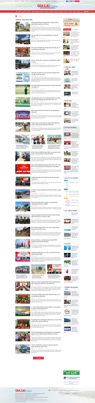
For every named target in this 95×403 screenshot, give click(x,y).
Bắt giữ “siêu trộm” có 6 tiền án (75, 60)
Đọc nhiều (67, 29)
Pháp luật (33, 230)
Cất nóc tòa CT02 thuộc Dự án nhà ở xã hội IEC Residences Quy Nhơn (38, 276)
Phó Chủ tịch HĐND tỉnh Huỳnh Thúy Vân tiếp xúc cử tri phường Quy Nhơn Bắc (45, 48)
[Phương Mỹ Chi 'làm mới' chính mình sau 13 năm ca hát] (67, 248)
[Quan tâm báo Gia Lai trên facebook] (67, 1)
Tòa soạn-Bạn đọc (34, 25)
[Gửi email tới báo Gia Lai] (73, 1)
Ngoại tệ (66, 189)
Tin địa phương (70, 127)
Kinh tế (42, 11)
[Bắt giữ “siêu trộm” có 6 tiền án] (66, 61)
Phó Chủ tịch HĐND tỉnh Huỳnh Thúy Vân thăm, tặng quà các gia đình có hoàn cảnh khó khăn (54, 276)
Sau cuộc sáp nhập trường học (74, 80)
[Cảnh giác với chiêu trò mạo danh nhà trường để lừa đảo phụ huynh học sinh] (22, 77)
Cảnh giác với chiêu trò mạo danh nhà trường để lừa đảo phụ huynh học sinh (45, 73)
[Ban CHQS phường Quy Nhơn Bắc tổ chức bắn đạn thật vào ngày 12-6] (22, 89)
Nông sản (66, 180)
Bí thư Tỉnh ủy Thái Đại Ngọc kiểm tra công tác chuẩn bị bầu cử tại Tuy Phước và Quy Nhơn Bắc (45, 153)
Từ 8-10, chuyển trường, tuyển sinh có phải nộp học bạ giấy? (75, 113)
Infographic (54, 1)
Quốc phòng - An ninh (35, 180)
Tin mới (75, 29)
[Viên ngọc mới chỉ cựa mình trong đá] (67, 228)
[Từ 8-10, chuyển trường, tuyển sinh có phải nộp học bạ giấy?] (67, 113)
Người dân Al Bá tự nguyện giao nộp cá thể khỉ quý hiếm (75, 160)
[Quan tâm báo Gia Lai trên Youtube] (71, 1)
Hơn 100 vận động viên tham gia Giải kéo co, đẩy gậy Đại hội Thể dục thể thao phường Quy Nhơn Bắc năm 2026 (22, 276)
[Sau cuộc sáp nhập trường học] (67, 80)
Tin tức (32, 126)
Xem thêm (38, 358)
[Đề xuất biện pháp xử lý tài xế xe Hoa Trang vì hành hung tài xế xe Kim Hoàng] (22, 232)
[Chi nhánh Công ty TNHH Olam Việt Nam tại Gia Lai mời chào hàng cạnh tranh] (67, 311)
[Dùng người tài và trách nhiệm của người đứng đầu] (67, 73)
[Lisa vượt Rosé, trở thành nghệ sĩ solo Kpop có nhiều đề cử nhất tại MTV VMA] (67, 278)
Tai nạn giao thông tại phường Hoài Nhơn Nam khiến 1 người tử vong (75, 47)
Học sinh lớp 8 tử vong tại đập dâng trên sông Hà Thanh (44, 36)
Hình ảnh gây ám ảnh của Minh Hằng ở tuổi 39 (74, 255)
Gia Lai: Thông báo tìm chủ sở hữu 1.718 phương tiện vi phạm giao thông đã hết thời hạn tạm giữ (71, 303)
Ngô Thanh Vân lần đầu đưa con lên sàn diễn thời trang (75, 271)
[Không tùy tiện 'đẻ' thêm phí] (67, 94)
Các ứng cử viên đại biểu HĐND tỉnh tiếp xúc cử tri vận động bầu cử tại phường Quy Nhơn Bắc (54, 147)
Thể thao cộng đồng (35, 101)
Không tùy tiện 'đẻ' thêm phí (75, 93)
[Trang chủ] (16, 11)
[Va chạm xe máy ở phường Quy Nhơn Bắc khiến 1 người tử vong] (22, 194)
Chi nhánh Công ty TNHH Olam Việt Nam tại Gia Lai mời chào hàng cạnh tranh (71, 313)
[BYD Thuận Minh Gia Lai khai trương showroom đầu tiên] (67, 329)
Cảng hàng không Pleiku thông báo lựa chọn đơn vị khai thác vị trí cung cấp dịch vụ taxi (71, 321)
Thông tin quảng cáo (71, 288)
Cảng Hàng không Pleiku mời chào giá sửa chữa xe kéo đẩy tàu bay (71, 294)
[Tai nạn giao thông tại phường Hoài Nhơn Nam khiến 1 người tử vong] (66, 47)
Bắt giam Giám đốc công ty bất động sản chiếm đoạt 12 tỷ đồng (75, 41)
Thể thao (78, 11)
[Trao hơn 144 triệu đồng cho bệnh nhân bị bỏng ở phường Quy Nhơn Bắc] (38, 139)
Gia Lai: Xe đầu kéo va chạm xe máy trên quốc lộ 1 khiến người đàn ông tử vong (44, 345)
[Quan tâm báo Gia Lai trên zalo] (69, 1)
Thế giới (24, 11)
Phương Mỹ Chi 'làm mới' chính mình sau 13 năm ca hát (75, 248)
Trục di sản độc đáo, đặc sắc (75, 214)
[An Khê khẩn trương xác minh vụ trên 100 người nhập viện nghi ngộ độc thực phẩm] (66, 33)
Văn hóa (66, 11)
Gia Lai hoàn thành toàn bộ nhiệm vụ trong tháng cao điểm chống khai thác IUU (45, 307)
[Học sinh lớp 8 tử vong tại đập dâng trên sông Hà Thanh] (22, 39)
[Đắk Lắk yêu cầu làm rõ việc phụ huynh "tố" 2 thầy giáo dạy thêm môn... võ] (67, 235)
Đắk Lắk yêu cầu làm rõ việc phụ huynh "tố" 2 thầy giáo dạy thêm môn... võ (71, 236)
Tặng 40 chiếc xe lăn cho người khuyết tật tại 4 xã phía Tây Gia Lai (71, 136)
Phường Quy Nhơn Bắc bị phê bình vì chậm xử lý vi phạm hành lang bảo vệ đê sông (45, 23)
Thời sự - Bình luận (35, 11)
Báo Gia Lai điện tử (47, 6)
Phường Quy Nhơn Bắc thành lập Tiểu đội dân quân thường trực (45, 178)
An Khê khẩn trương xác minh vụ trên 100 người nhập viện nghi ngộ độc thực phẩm (71, 35)
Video (18, 1)
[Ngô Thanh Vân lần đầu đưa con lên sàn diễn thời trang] (67, 271)
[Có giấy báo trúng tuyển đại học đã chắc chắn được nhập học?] (67, 105)
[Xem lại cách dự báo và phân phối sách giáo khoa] (67, 86)
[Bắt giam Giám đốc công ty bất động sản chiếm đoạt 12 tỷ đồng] (66, 41)
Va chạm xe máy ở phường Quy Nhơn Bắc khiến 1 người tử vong (46, 190)
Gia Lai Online (23, 390)
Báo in (28, 1)
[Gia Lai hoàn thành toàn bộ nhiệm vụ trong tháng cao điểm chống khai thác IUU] (22, 311)
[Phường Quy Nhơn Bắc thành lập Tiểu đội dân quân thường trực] (22, 181)
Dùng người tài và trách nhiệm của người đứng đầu (75, 73)
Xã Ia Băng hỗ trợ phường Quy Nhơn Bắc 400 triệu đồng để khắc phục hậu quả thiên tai (46, 320)
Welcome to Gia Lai (40, 1)
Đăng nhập (77, 1)
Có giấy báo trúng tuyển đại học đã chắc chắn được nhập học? (71, 106)
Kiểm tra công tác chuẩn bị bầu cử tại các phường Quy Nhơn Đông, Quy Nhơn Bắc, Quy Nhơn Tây (45, 282)
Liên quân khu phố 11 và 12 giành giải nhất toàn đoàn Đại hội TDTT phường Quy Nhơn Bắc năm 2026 (45, 98)
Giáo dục (46, 11)
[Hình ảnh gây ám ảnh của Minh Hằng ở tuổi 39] (67, 255)
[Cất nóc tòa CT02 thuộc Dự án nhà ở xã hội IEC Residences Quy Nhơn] (38, 269)
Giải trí (70, 11)
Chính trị (29, 11)
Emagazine (48, 1)
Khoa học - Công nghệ (58, 11)
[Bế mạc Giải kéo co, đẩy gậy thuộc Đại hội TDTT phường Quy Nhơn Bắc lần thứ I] (22, 244)
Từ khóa (20, 16)
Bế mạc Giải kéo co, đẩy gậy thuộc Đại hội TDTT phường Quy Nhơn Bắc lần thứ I (44, 240)
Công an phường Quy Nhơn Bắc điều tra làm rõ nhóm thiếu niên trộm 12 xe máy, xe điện (45, 215)
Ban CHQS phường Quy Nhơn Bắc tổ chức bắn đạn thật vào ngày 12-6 (46, 86)
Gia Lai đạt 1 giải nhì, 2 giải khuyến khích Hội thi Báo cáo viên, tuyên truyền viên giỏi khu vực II (71, 169)
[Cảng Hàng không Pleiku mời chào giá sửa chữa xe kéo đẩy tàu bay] (67, 293)
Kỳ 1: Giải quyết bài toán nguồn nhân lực (75, 120)
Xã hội (74, 11)
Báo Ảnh (22, 1)
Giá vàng (66, 198)
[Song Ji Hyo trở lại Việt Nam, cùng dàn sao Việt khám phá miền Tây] (67, 262)
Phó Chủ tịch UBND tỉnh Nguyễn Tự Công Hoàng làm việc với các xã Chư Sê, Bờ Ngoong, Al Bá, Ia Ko (71, 145)
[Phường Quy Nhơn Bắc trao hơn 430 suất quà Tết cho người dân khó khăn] (22, 257)
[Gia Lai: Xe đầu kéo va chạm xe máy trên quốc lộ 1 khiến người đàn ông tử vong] (22, 349)
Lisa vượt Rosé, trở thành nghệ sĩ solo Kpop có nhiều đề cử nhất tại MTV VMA (71, 279)
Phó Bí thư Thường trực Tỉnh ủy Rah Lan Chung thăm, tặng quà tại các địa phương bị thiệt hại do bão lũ (46, 333)
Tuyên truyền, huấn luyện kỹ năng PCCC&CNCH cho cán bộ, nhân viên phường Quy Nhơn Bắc (45, 123)
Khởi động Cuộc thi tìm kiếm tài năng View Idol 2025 (75, 221)
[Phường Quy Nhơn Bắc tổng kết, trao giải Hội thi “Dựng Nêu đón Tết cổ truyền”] (22, 206)
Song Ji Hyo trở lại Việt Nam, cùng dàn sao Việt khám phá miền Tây (71, 263)
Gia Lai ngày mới (34, 310)
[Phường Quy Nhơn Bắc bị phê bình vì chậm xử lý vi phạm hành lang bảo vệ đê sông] (22, 27)
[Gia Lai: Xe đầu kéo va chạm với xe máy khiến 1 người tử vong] (22, 64)
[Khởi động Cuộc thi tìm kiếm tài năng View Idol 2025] (67, 221)
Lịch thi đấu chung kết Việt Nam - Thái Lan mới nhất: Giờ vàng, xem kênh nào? (71, 54)
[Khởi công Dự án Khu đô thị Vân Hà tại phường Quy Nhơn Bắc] (22, 115)
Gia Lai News (87, 11)
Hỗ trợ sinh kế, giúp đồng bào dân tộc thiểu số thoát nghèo (75, 153)
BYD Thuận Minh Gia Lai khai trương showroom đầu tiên (71, 330)
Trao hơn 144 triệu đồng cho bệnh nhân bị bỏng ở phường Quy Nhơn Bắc (37, 147)
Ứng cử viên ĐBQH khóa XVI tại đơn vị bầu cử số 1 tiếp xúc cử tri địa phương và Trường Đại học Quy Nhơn (46, 165)
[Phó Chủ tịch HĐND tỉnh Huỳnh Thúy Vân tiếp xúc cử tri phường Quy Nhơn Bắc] (22, 52)
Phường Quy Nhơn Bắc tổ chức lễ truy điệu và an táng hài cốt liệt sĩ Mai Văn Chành (22, 147)
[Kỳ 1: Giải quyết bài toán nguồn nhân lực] (67, 120)
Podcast (33, 1)
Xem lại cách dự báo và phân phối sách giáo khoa (75, 87)
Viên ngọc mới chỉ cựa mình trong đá (75, 228)
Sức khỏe (51, 11)
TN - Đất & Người (71, 210)
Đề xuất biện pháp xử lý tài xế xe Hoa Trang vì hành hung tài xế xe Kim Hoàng (45, 228)
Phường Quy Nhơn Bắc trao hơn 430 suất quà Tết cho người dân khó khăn (45, 253)
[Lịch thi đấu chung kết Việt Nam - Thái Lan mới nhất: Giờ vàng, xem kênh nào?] (66, 53)
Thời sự (19, 11)
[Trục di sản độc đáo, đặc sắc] (67, 214)
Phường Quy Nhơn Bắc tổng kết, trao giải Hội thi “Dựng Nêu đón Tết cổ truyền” (44, 203)
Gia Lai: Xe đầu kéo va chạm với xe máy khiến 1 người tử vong (45, 61)
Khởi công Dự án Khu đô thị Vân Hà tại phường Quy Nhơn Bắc (45, 111)
